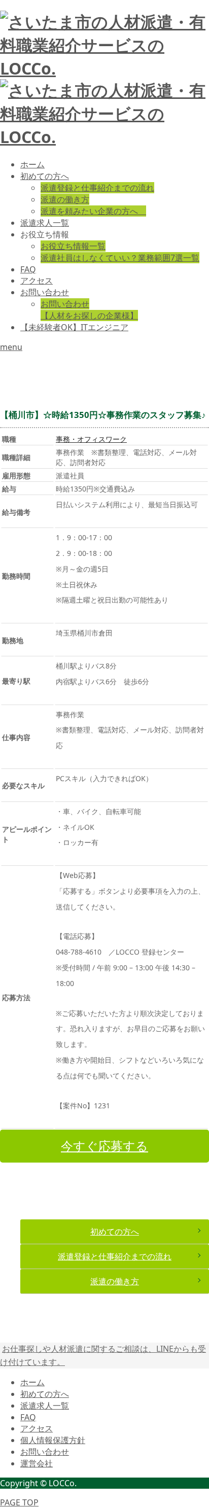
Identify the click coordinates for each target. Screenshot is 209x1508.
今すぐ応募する (104, 1145)
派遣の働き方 (65, 199)
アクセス (36, 280)
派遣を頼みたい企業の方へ (93, 211)
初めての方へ (44, 176)
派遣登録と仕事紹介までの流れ (97, 187)
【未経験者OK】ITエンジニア (74, 327)
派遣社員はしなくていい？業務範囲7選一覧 (120, 257)
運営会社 (36, 1463)
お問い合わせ (44, 292)
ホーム (32, 164)
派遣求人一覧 (44, 222)
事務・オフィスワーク (91, 439)
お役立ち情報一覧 (73, 246)
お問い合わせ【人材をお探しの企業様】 (89, 309)
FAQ (28, 269)
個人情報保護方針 (52, 1440)
